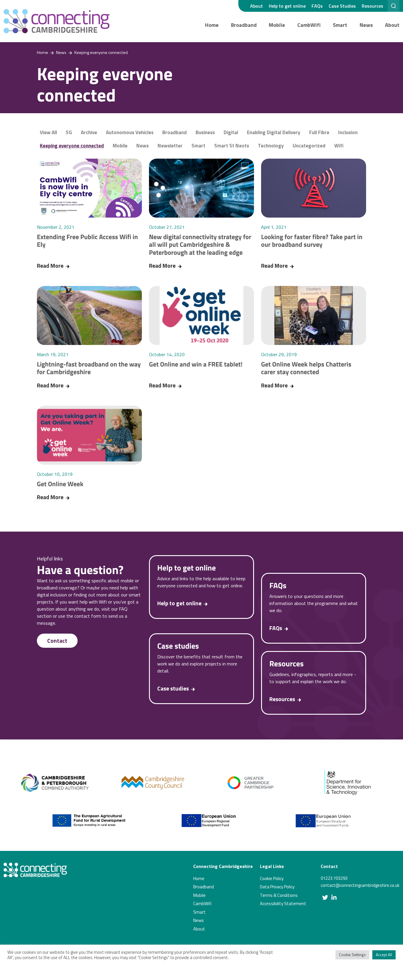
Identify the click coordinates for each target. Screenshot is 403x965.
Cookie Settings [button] (352, 955)
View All (48, 132)
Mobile (277, 25)
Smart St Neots (231, 145)
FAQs (317, 5)
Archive (89, 132)
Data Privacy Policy (277, 886)
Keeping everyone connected (72, 145)
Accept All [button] (384, 955)
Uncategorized (309, 145)
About (256, 5)
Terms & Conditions (279, 895)
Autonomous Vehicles (129, 132)
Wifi (338, 145)
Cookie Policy (272, 878)
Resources (372, 5)
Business (205, 132)
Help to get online (287, 5)
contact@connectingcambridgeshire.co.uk (360, 885)
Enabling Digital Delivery (273, 132)
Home (212, 25)
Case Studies (342, 5)
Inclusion (348, 132)
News (366, 25)
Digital (231, 132)
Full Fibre (319, 132)
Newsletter (170, 145)
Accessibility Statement (283, 903)
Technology (271, 145)
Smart (340, 25)
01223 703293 (334, 878)
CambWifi (309, 25)
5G (69, 132)
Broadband (244, 25)
